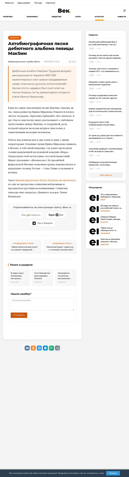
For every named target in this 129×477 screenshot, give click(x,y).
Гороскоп (50, 3)
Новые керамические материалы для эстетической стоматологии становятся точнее (105, 110)
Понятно (113, 473)
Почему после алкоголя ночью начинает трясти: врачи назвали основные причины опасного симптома (104, 56)
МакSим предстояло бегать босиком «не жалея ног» (45, 180)
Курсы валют (24, 3)
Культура (99, 17)
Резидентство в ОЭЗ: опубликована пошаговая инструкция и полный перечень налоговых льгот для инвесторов (105, 123)
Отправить (19, 315)
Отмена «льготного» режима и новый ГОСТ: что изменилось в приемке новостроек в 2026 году (105, 70)
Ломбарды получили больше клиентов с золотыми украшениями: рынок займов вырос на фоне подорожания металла (103, 163)
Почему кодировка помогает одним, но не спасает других (103, 96)
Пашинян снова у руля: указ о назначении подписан (103, 83)
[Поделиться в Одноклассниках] (33, 348)
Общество (56, 17)
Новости (9, 3)
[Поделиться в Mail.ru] (39, 348)
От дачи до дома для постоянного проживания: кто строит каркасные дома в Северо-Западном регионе (106, 136)
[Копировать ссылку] (57, 348)
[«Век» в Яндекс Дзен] (56, 215)
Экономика (32, 17)
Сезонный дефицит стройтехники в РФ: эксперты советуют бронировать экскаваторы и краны (105, 150)
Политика (8, 17)
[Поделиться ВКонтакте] (27, 348)
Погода (38, 3)
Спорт (78, 17)
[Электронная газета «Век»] (64, 11)
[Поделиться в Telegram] (45, 348)
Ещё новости (106, 175)
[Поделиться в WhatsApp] (51, 348)
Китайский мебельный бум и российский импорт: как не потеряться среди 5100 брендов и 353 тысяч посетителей (106, 43)
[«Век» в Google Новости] (31, 215)
